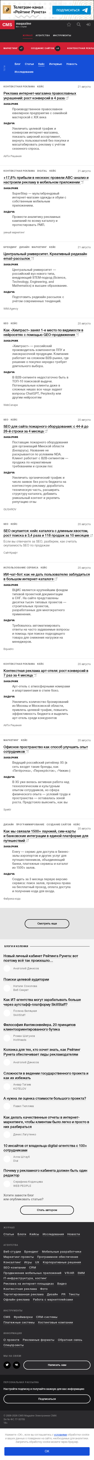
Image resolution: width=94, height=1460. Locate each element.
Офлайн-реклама (16, 1299)
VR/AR (69, 1273)
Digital (42, 171)
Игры (28, 1262)
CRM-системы (46, 1317)
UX (37, 1262)
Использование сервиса (20, 567)
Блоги (21, 1234)
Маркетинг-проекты (18, 1256)
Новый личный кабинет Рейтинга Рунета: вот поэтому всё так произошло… (40, 958)
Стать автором (47, 1210)
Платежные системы (19, 1322)
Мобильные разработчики (62, 1251)
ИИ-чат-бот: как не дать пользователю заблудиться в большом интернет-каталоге (46, 576)
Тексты (74, 1294)
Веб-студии (12, 1251)
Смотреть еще (47, 923)
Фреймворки (23, 1317)
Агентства (43, 35)
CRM (32, 1267)
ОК (47, 1451)
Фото (44, 1288)
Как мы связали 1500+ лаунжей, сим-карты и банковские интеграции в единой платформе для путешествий (45, 836)
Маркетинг (39, 247)
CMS (6, 1317)
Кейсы (34, 1234)
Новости (73, 1234)
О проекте (11, 1339)
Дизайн (24, 247)
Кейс (40, 86)
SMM (81, 1273)
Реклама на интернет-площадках (28, 1283)
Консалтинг (12, 1262)
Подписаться (47, 1399)
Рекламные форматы (38, 1339)
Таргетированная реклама (23, 1294)
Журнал (28, 35)
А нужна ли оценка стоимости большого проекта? (44, 1098)
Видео (61, 1283)
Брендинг (10, 247)
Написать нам (57, 1365)
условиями (60, 1434)
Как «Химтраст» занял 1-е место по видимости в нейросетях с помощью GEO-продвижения (43, 332)
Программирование (30, 824)
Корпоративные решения (62, 1262)
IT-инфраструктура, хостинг (25, 1278)
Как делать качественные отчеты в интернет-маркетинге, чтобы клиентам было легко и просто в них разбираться (46, 1122)
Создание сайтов (59, 824)
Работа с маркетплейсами (53, 1299)
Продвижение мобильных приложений (32, 1273)
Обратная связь (70, 1339)
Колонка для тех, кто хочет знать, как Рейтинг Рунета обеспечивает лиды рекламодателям (41, 1052)
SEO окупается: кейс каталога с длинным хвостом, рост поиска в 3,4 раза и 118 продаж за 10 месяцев (46, 533)
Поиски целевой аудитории (26, 979)
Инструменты (62, 35)
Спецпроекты (13, 1345)
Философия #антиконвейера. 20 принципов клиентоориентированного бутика (39, 1027)
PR (63, 1294)
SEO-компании (14, 1267)
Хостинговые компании (55, 1322)
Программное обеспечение (57, 1256)
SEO (5, 323)
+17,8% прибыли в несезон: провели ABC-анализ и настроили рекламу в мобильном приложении (46, 180)
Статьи (8, 1234)
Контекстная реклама (19, 86)
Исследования (53, 1234)
